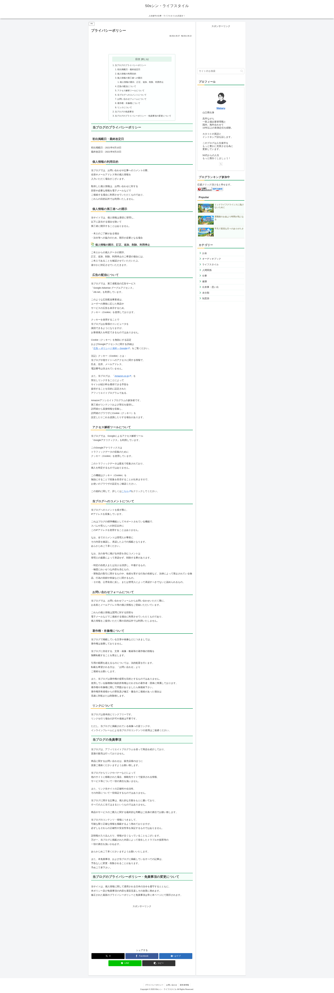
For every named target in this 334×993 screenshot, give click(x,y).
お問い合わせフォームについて (132, 99)
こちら (125, 491)
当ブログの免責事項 (124, 111)
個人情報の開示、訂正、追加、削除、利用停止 (142, 82)
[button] (158, 963)
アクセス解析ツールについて (130, 90)
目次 (137, 59)
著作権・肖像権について (128, 103)
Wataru (220, 108)
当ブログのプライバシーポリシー (130, 65)
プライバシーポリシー (154, 985)
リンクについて (124, 107)
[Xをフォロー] (221, 164)
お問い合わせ (171, 985)
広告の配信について (126, 86)
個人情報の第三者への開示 (129, 78)
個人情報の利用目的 (126, 73)
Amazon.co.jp (122, 376)
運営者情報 (184, 985)
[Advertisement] (142, 45)
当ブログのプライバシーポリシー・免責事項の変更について (143, 116)
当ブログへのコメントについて (132, 95)
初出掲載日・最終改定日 (128, 69)
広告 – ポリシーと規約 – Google (110, 348)
